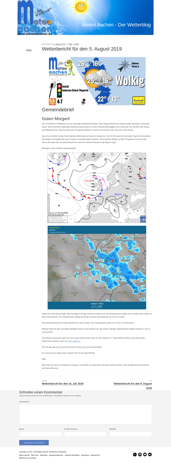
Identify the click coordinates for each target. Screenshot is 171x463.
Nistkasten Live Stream (27, 458)
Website (112, 429)
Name (21, 429)
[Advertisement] (60, 39)
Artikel (76, 44)
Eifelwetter (44, 455)
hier (60, 347)
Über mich (34, 455)
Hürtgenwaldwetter (56, 455)
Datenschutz (95, 455)
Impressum (85, 455)
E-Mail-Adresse (70, 429)
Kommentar (24, 402)
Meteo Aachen (24, 455)
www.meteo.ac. (74, 341)
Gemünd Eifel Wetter (72, 455)
